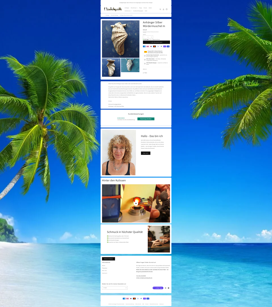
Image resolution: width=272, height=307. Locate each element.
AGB (143, 303)
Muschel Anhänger (114, 15)
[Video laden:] (136, 203)
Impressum (104, 273)
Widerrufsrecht (138, 303)
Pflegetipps (104, 268)
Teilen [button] (145, 72)
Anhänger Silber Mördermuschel (126, 15)
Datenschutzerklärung (130, 303)
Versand (144, 31)
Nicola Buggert (114, 304)
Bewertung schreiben (145, 119)
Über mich (145, 153)
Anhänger (107, 15)
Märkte (103, 265)
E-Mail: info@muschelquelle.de (144, 278)
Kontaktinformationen (154, 303)
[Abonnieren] (125, 288)
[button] (134, 7)
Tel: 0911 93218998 (141, 276)
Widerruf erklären (108, 258)
